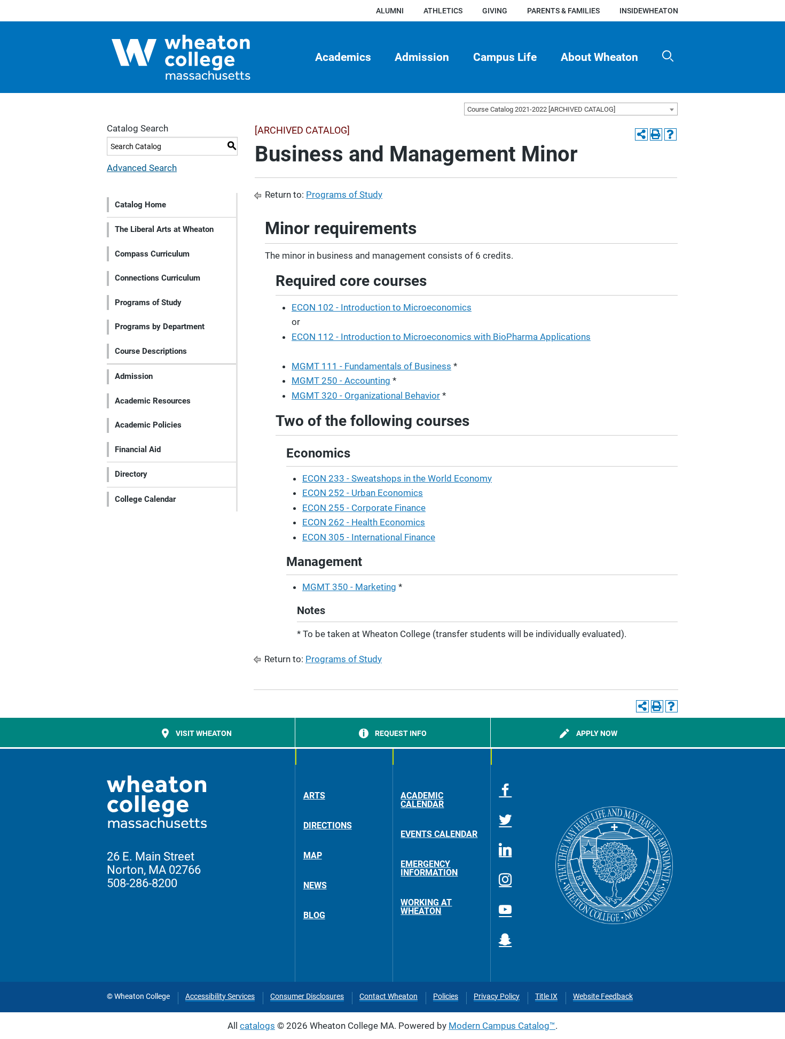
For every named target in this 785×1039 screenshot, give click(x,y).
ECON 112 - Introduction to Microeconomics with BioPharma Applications (441, 336)
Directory (131, 474)
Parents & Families (563, 10)
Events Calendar (439, 834)
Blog (314, 915)
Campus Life (505, 57)
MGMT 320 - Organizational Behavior (366, 395)
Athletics (442, 10)
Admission (422, 57)
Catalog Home (140, 205)
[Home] (200, 57)
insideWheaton (648, 10)
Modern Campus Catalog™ (502, 1025)
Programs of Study (148, 302)
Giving (494, 10)
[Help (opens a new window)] (670, 134)
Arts (314, 795)
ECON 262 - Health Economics (363, 522)
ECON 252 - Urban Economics (362, 492)
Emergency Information (429, 868)
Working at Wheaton (426, 906)
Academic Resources (153, 401)
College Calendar (145, 499)
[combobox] (571, 109)
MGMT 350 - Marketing (349, 586)
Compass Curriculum (152, 254)
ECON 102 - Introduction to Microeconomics (382, 307)
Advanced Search (142, 167)
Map (312, 855)
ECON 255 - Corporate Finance (364, 507)
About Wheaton (599, 57)
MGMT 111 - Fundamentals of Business (371, 366)
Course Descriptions (151, 351)
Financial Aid (138, 449)
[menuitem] (343, 57)
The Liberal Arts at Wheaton (164, 229)
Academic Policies (148, 425)
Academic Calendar (422, 799)
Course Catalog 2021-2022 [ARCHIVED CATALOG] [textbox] (541, 109)
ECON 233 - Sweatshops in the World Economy (397, 478)
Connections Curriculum (157, 278)
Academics (343, 57)
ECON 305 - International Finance (368, 537)
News (315, 885)
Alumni (390, 10)
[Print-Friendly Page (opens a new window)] (656, 134)
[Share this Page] (641, 134)
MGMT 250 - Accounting (341, 380)
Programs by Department (160, 326)
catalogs (257, 1025)
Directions (327, 825)
